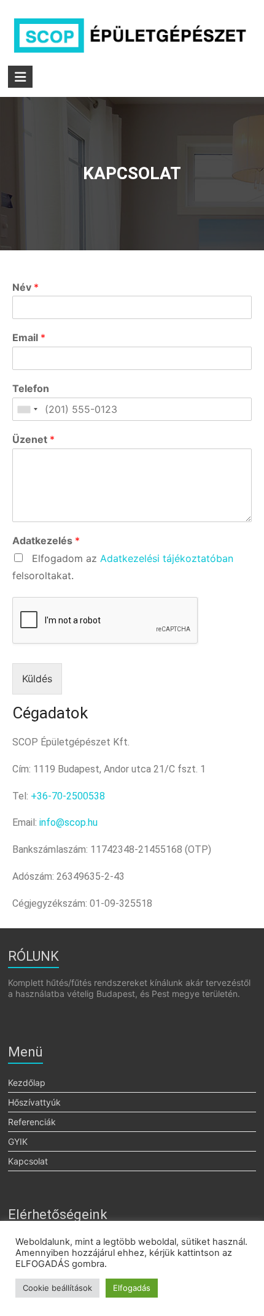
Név (25, 287)
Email (28, 337)
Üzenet (33, 439)
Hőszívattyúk (34, 1102)
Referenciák (32, 1122)
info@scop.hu (68, 822)
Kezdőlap (26, 1082)
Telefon (30, 388)
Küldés (37, 678)
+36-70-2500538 (68, 796)
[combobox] (27, 409)
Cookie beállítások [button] (57, 1288)
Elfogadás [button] (131, 1288)
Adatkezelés (46, 540)
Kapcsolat (28, 1161)
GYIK (18, 1141)
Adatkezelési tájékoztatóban (166, 558)
